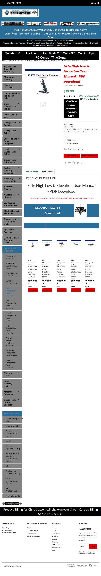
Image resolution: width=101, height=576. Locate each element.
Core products (12, 426)
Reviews (47, 171)
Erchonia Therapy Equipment (9, 170)
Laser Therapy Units (8, 383)
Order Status (31, 533)
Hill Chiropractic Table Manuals (11, 304)
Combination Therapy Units (10, 240)
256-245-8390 (14, 3)
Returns (54, 539)
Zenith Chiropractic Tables (11, 433)
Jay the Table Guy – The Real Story (10, 69)
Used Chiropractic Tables (10, 151)
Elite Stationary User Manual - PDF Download (76, 275)
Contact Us (56, 533)
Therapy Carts (8, 374)
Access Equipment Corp (13, 447)
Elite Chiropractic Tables (11, 481)
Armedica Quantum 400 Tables (11, 265)
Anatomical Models (9, 195)
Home (4, 60)
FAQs (54, 531)
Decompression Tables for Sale (11, 95)
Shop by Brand (11, 413)
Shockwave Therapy (9, 78)
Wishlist (95, 3)
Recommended (35, 225)
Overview (32, 171)
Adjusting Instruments (10, 179)
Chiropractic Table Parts (10, 161)
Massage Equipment (9, 392)
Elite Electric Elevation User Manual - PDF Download (47, 276)
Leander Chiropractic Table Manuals (11, 317)
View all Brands (13, 496)
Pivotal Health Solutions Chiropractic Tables (12, 457)
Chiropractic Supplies (10, 123)
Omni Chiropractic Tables (10, 106)
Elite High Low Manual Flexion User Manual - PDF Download (33, 278)
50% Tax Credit (57, 545)
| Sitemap (18, 566)
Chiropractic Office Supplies (10, 402)
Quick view (33, 244)
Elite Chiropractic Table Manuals (37, 60)
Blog (53, 550)
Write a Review (89, 99)
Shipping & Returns (33, 536)
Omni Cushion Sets (10, 115)
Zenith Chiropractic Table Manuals (11, 364)
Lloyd (8, 441)
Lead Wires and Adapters (10, 204)
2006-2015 (71, 140)
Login (29, 531)
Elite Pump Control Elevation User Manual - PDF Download (61, 278)
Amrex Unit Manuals (10, 257)
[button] (12, 23)
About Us (55, 536)
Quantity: (68, 149)
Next (96, 225)
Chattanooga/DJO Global (14, 419)
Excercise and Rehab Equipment (10, 141)
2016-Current (72, 143)
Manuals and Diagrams (16, 60)
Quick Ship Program (9, 230)
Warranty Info (56, 547)
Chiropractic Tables (10, 131)
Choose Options (32, 290)
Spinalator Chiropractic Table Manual (11, 352)
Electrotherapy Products (11, 212)
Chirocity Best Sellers (9, 86)
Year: (67, 136)
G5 (7, 466)
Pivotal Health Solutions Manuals (9, 341)
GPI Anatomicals (11, 489)
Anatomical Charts (9, 187)
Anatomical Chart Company (13, 472)
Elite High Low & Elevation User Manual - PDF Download (69, 60)
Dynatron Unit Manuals (11, 282)
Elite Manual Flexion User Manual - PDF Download (90, 276)
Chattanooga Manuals (11, 274)
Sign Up (35, 531)
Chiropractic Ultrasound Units (10, 221)
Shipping (55, 542)
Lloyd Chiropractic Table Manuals (11, 329)
